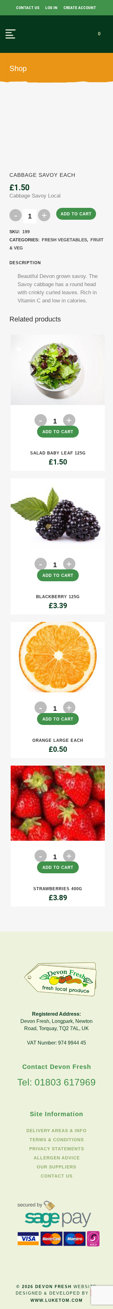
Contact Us (27, 7)
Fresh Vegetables (64, 239)
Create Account (79, 7)
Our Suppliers (56, 1167)
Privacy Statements (56, 1149)
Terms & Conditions (57, 1140)
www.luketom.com (56, 1300)
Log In (51, 7)
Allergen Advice (57, 1158)
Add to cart (76, 214)
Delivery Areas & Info (56, 1130)
